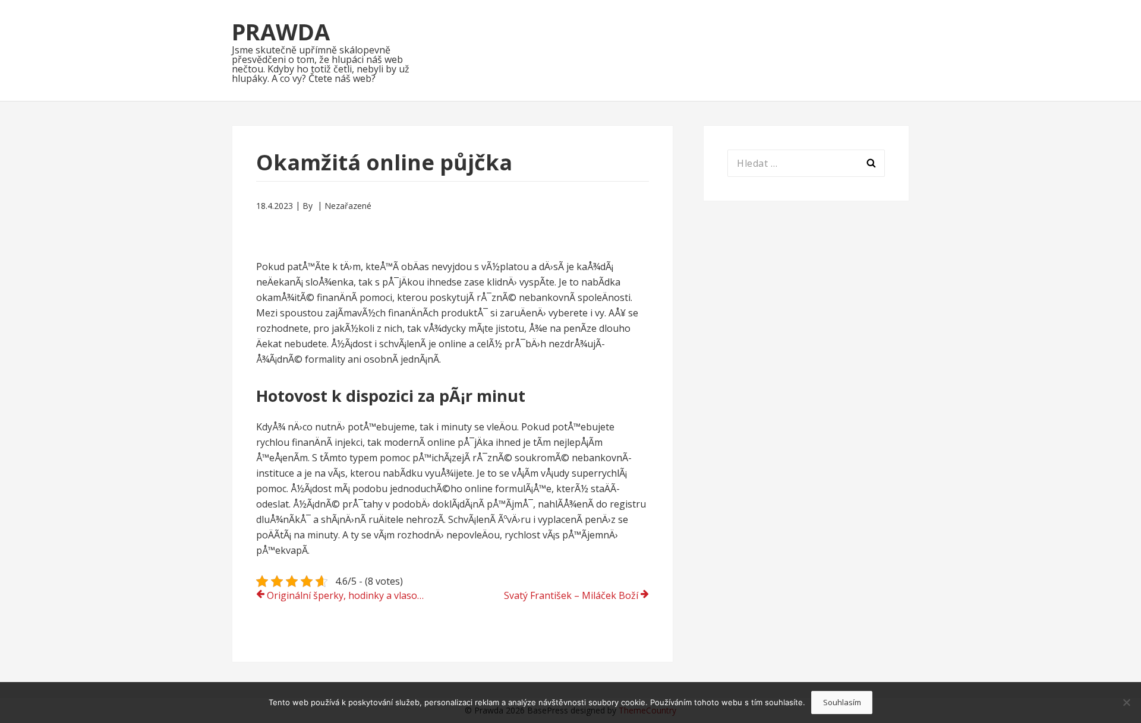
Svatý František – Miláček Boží (571, 595)
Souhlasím (842, 702)
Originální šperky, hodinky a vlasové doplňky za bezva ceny (352, 595)
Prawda (281, 31)
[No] (1126, 702)
